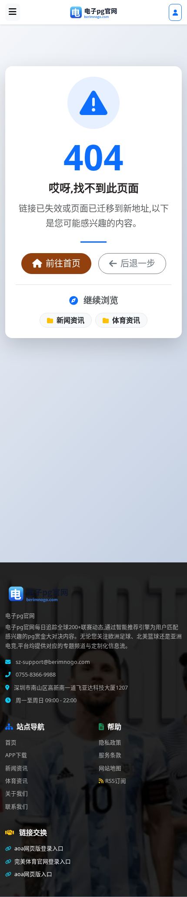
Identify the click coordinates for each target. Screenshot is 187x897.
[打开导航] (12, 12)
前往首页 (63, 263)
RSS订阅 (115, 781)
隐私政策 (110, 742)
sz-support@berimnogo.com (52, 662)
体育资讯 (125, 320)
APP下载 (16, 755)
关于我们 (16, 793)
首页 (11, 742)
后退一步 (137, 263)
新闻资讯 (69, 320)
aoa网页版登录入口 (38, 848)
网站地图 (110, 768)
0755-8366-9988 (35, 674)
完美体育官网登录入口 (42, 861)
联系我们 (16, 806)
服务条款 (110, 755)
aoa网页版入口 (32, 874)
